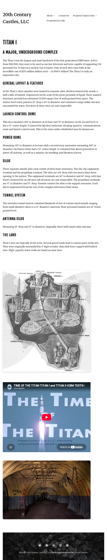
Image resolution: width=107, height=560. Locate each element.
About (50, 15)
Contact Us (64, 15)
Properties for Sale (56, 20)
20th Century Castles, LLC (38, 552)
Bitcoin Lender (81, 552)
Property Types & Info (84, 15)
